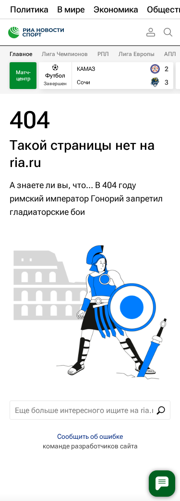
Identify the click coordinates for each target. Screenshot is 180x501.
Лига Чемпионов (65, 54)
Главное (21, 54)
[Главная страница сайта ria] (11, 32)
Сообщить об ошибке (90, 436)
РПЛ (103, 54)
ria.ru (25, 162)
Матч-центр (23, 75)
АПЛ (170, 54)
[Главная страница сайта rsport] (57, 32)
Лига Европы (137, 54)
